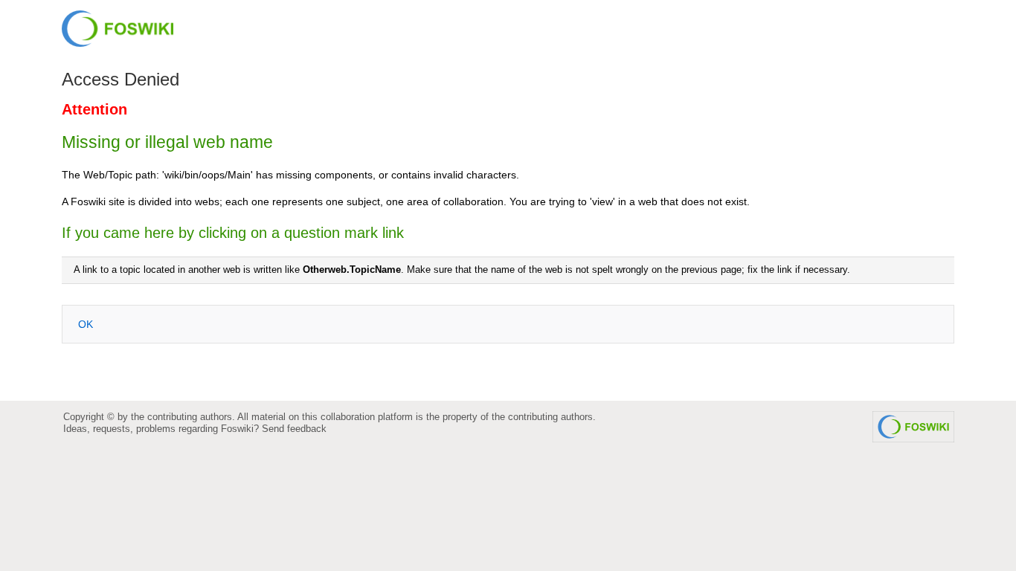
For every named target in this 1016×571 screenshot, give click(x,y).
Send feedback (294, 428)
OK (85, 324)
